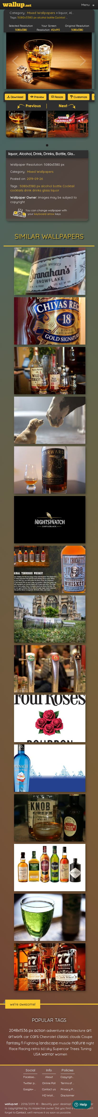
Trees (74, 1048)
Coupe (86, 1036)
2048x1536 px (21, 1030)
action (39, 1030)
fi (22, 1043)
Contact (21, 1112)
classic (63, 1036)
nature (78, 1043)
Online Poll (49, 1083)
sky (49, 1048)
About (49, 1077)
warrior (47, 1054)
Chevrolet (48, 1036)
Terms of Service (67, 1083)
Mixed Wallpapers (40, 171)
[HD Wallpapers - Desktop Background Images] (17, 4)
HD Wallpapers (49, 1095)
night (90, 1043)
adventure (55, 1030)
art (89, 1030)
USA (37, 1054)
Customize (80, 97)
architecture (75, 1030)
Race (13, 1048)
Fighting (31, 1043)
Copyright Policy (67, 1077)
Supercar (61, 1048)
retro (35, 1048)
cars (34, 1036)
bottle (57, 186)
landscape (48, 1043)
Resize (58, 97)
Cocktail (68, 186)
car (26, 1036)
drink (27, 190)
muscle (65, 1043)
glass (46, 190)
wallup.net (11, 1104)
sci (43, 1048)
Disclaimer (67, 1095)
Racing (24, 1048)
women (61, 1054)
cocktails (16, 190)
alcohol (46, 186)
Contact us (49, 1089)
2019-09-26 (35, 179)
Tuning (85, 1048)
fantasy (13, 1042)
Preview (38, 97)
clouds (75, 1036)
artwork (15, 1036)
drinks (36, 190)
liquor (55, 190)
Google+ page (30, 1089)
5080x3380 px (30, 186)
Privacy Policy (67, 1089)
